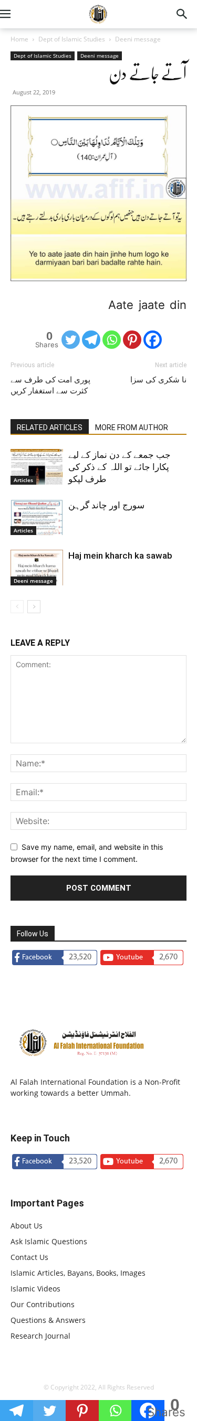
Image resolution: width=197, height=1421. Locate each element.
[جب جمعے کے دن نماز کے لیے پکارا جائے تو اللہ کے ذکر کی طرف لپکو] (37, 467)
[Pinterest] (132, 339)
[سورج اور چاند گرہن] (37, 517)
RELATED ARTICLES (49, 427)
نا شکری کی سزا (158, 379)
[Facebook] (152, 339)
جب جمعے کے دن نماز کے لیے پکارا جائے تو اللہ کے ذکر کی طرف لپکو (119, 467)
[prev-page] (17, 606)
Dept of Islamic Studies (71, 39)
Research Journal (40, 1336)
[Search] (182, 14)
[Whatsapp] (111, 339)
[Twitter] (70, 339)
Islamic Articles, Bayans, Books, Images (78, 1273)
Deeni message (138, 39)
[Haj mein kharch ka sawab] (37, 568)
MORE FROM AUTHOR (131, 427)
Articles (23, 480)
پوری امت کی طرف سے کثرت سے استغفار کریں (50, 385)
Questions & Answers (48, 1320)
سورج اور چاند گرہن (106, 505)
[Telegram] (91, 339)
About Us (27, 1226)
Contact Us (29, 1257)
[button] (18, 14)
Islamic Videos (35, 1289)
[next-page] (33, 606)
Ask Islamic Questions (49, 1241)
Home (19, 39)
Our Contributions (43, 1304)
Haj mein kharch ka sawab (120, 555)
